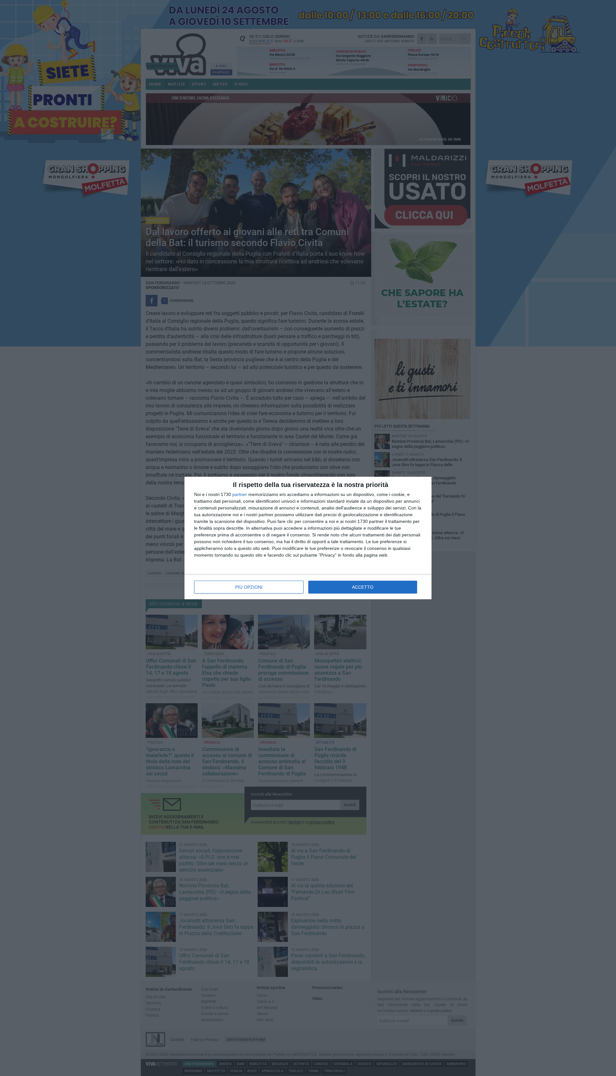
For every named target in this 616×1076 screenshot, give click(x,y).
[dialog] (308, 538)
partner (239, 494)
